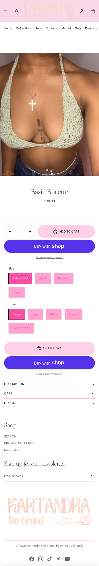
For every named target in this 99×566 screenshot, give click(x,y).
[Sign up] (90, 476)
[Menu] (6, 11)
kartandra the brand (41, 546)
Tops (39, 28)
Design (9, 403)
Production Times (19, 443)
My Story (11, 450)
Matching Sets (71, 28)
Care (8, 393)
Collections (24, 28)
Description (14, 384)
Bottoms (52, 28)
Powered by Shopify (69, 546)
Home (8, 28)
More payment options (49, 257)
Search (10, 436)
